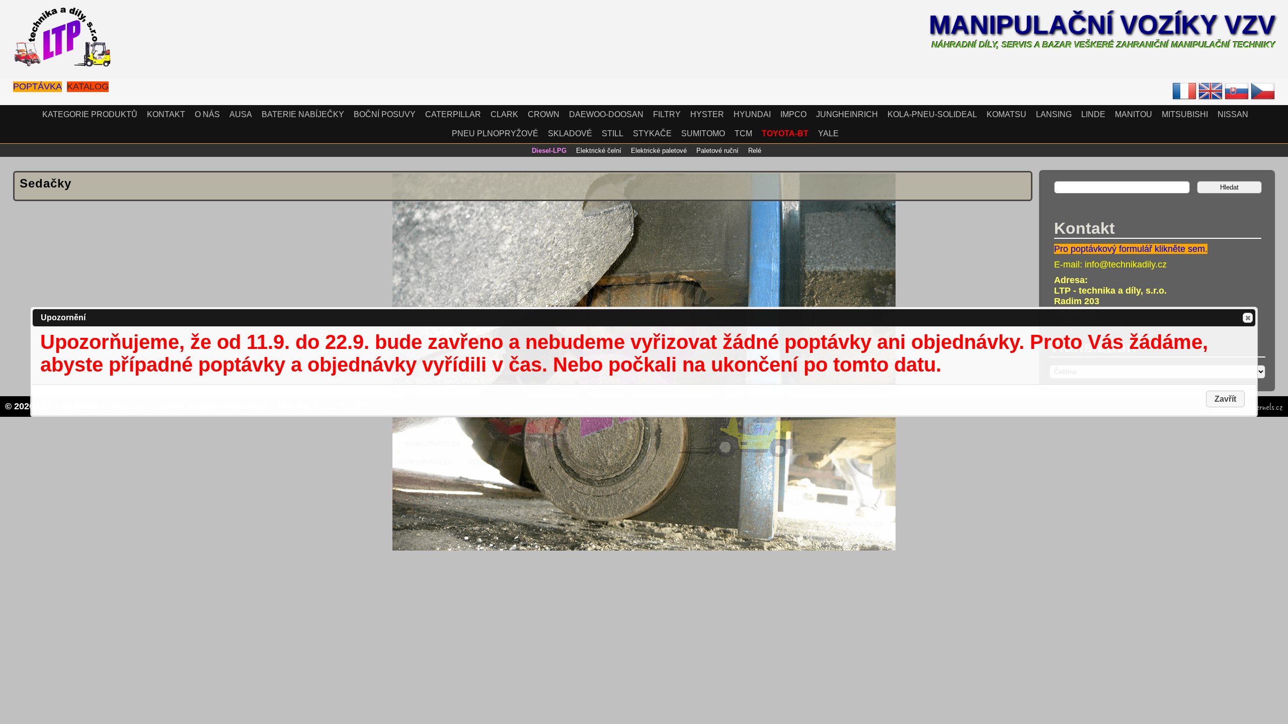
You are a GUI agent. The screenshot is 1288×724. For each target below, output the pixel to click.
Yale (828, 133)
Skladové (570, 133)
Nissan (1233, 114)
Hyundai (752, 114)
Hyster (707, 114)
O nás (207, 114)
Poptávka (37, 86)
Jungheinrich (847, 114)
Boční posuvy (385, 114)
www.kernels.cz (1259, 407)
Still (612, 133)
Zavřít (1248, 318)
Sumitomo (703, 133)
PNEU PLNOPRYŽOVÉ (495, 133)
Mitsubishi (1185, 114)
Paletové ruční (717, 150)
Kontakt (166, 114)
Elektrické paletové (659, 150)
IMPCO (793, 114)
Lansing (1054, 114)
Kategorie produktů (89, 114)
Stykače (652, 133)
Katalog (88, 86)
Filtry (667, 114)
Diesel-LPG (549, 150)
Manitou (1133, 114)
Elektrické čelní (598, 150)
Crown (543, 114)
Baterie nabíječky (303, 114)
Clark (504, 114)
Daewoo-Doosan (606, 114)
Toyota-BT (785, 133)
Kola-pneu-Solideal (932, 114)
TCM (743, 133)
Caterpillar (453, 114)
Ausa (240, 114)
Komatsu (1006, 114)
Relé (754, 150)
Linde (1093, 114)
